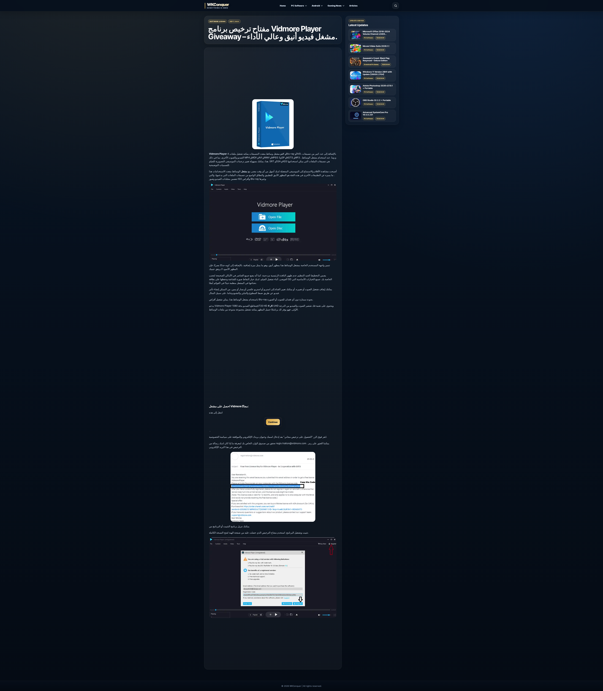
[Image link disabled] (273, 222)
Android (316, 5)
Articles (353, 5)
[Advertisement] (273, 74)
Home (283, 5)
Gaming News (335, 5)
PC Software (297, 5)
